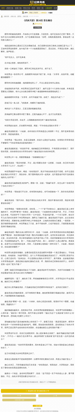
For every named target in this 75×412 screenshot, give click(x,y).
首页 (3, 8)
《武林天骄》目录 (19, 400)
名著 (55, 8)
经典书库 (6, 16)
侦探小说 (18, 8)
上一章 (55, 395)
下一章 (19, 395)
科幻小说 (26, 8)
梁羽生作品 (38, 23)
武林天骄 (25, 16)
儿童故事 (48, 8)
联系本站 (55, 411)
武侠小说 (9, 8)
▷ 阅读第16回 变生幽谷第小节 (37, 391)
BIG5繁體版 (37, 408)
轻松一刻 (40, 8)
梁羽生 (19, 16)
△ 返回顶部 (37, 406)
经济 (33, 8)
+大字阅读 (37, 27)
